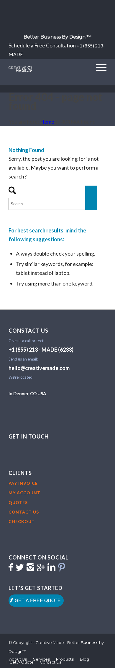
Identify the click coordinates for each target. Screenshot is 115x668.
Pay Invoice (23, 483)
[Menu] (98, 67)
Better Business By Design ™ (57, 37)
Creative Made (49, 642)
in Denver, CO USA (27, 393)
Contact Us (24, 511)
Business (89, 642)
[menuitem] (57, 37)
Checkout (22, 521)
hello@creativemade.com (39, 368)
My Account (24, 492)
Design (15, 651)
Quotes (18, 502)
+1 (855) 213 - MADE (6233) (41, 349)
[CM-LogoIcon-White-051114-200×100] (48, 67)
